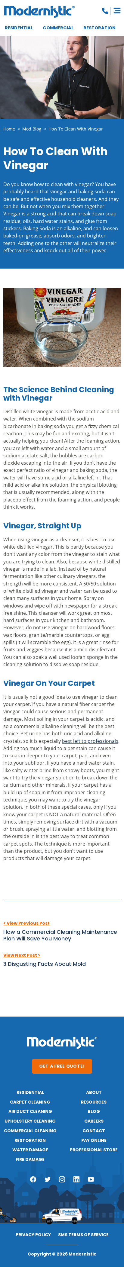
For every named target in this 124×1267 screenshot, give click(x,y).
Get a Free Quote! (62, 1066)
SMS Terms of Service (83, 1235)
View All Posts (62, 980)
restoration (30, 1140)
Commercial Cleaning (30, 1131)
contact (93, 1131)
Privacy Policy (33, 1235)
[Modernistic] (39, 11)
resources (94, 1102)
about (94, 1092)
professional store (94, 1150)
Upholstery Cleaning (30, 1121)
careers (94, 1121)
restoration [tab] (99, 28)
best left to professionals (90, 741)
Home (9, 129)
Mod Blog (31, 129)
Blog (94, 1111)
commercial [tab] (58, 28)
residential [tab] (19, 28)
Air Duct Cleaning (30, 1111)
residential (30, 1092)
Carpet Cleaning (30, 1102)
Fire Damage (30, 1159)
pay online (94, 1140)
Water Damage (30, 1150)
